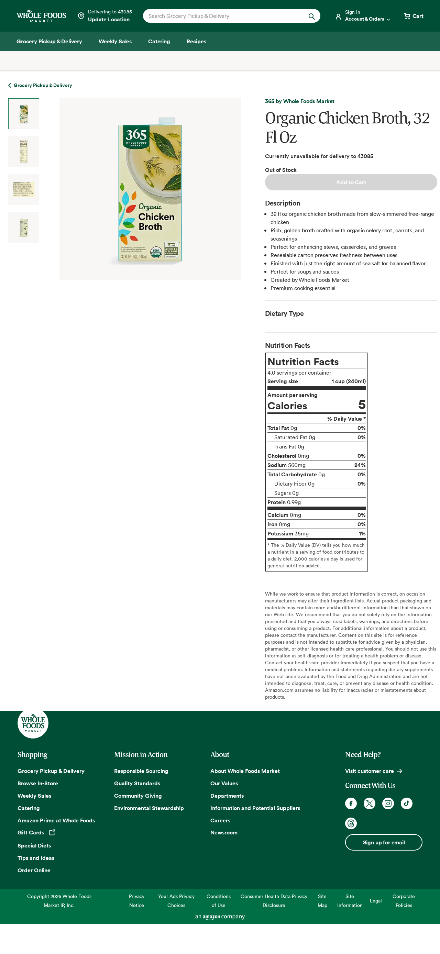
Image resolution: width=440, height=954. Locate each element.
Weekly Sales (34, 795)
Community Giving (138, 795)
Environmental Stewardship (149, 808)
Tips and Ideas (36, 858)
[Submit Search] (312, 16)
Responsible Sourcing (141, 771)
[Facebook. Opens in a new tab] (351, 803)
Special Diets (34, 845)
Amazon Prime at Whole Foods (56, 820)
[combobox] (223, 16)
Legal (376, 900)
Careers (220, 820)
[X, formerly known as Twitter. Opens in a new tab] (369, 803)
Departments (227, 795)
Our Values (224, 783)
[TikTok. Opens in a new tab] (406, 803)
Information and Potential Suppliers (255, 808)
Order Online (34, 870)
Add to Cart (351, 182)
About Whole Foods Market (245, 771)
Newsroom (224, 832)
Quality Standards (137, 783)
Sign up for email (384, 842)
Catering (29, 808)
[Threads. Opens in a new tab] (351, 823)
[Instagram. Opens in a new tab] (388, 803)
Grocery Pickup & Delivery (51, 771)
